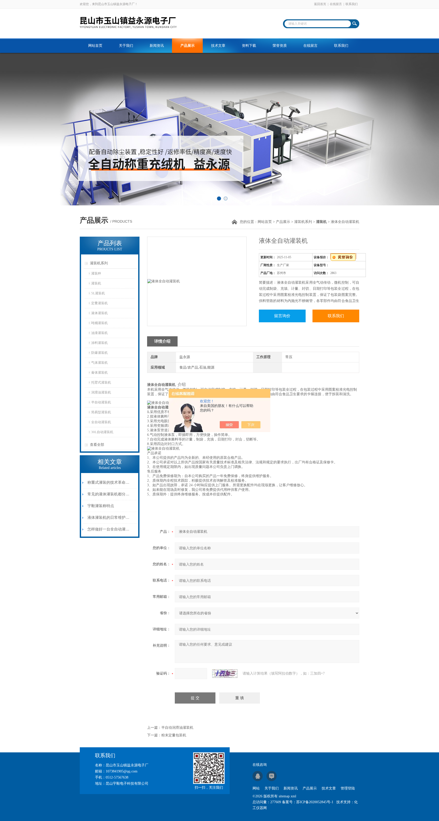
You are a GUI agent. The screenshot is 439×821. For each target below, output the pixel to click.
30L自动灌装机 (102, 432)
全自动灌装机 (101, 422)
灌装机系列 (303, 222)
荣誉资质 (280, 46)
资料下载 (249, 46)
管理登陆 (348, 788)
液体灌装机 (99, 313)
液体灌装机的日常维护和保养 (108, 517)
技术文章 (218, 46)
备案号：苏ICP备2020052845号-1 (307, 802)
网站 (256, 788)
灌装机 (96, 283)
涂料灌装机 (99, 343)
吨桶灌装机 (99, 323)
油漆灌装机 (99, 333)
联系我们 (352, 4)
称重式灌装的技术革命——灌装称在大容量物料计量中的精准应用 (108, 482)
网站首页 (95, 46)
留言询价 (282, 316)
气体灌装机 (99, 362)
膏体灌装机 (99, 372)
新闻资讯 (157, 46)
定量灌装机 (99, 303)
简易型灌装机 (101, 412)
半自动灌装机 (101, 402)
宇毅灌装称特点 (100, 506)
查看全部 (97, 445)
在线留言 (336, 4)
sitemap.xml (287, 796)
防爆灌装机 (99, 353)
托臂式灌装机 (101, 382)
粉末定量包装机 (173, 735)
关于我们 (126, 46)
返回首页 (320, 4)
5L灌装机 (98, 293)
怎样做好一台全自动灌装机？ (108, 529)
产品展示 (187, 46)
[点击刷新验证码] (225, 673)
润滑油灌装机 (101, 392)
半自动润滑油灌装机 (177, 727)
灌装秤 (96, 273)
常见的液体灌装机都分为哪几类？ (108, 494)
